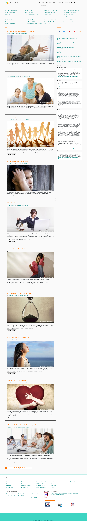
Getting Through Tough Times (31, 14)
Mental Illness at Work (48, 14)
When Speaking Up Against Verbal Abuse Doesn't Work (22, 117)
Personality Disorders (41, 487)
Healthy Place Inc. (41, 520)
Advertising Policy (74, 514)
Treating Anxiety (66, 16)
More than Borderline (48, 16)
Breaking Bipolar (8, 18)
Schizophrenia (54, 483)
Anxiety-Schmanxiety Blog (11, 10)
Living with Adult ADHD (30, 21)
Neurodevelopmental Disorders (43, 481)
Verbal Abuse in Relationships (69, 19)
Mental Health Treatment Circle (51, 10)
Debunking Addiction (29, 10)
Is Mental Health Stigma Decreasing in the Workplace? (21, 425)
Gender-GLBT (39, 480)
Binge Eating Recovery (10, 12)
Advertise (36, 514)
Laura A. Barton (11, 339)
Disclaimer (65, 514)
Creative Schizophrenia (10, 23)
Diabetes (23, 483)
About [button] (72, 2)
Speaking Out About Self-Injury (51, 21)
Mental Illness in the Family (50, 12)
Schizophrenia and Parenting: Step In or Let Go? (67, 106)
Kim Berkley (10, 163)
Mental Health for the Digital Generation (33, 23)
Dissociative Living (29, 12)
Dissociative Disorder (25, 485)
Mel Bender (10, 382)
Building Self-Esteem (10, 19)
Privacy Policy (55, 514)
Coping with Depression (10, 21)
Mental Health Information (21, 494)
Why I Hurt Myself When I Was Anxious (17, 161)
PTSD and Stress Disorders (57, 480)
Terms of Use (45, 514)
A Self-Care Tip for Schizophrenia (16, 203)
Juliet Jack (10, 427)
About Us (18, 514)
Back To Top (7, 471)
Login (77, 2)
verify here (61, 494)
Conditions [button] (40, 2)
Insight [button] (55, 2)
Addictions (8, 483)
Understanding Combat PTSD (69, 18)
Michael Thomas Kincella (13, 76)
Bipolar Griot (8, 14)
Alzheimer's (8, 485)
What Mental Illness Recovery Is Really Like (18, 337)
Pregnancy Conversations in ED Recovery (18, 249)
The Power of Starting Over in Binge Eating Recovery (21, 31)
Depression (23, 481)
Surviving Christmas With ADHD (15, 74)
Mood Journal (33, 497)
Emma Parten (11, 33)
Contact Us (27, 514)
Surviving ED (47, 23)
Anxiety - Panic (9, 487)
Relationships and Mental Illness (51, 19)
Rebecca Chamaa (12, 205)
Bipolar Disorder (24, 480)
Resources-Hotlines (22, 497)
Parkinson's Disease (40, 485)
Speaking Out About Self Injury (22, 163)
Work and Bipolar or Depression (70, 21)
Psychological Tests (66, 2)
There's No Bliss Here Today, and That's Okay (19, 293)
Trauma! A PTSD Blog (68, 14)
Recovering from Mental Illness (50, 18)
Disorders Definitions (10, 493)
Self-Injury (53, 487)
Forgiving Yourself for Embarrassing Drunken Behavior (69, 61)
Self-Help (53, 485)
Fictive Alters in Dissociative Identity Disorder (67, 38)
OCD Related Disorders (41, 483)
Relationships (54, 481)
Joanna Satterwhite (12, 295)
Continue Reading (11, 66)
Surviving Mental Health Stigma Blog (71, 10)
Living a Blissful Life (29, 19)
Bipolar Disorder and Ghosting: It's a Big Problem (67, 148)
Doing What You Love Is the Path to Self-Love (19, 380)
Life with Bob (27, 18)
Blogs (59, 2)
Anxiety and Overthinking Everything (65, 47)
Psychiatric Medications (11, 495)
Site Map (10, 514)
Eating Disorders (25, 487)
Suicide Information (34, 493)
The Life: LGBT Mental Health (69, 12)
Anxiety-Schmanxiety (62, 48)
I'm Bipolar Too (28, 16)
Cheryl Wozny (11, 119)
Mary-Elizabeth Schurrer (13, 251)
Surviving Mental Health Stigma (22, 427)
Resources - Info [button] (48, 2)
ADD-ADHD (9, 481)
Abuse (7, 480)
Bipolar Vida (8, 16)
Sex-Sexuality (69, 480)
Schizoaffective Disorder (72, 481)
